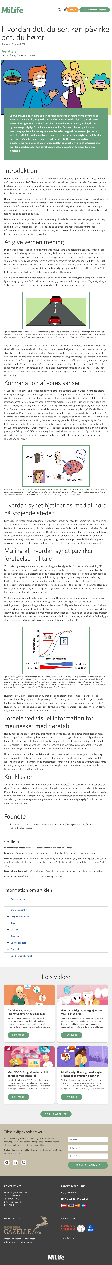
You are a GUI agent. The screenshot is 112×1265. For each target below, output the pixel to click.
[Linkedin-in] (15, 1162)
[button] (56, 899)
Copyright (15, 949)
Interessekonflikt (19, 909)
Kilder (13, 923)
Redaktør (15, 936)
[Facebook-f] (7, 1162)
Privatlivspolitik (73, 1186)
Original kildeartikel (20, 916)
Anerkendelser (18, 899)
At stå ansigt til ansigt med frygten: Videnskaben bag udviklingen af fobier (82, 1075)
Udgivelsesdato (18, 942)
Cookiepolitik (70, 1192)
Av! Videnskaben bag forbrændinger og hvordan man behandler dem (26, 1014)
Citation (14, 929)
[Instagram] (23, 1162)
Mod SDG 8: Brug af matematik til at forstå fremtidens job (28, 1073)
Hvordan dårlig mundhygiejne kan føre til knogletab (81, 1012)
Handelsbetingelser (75, 1198)
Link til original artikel (21, 955)
